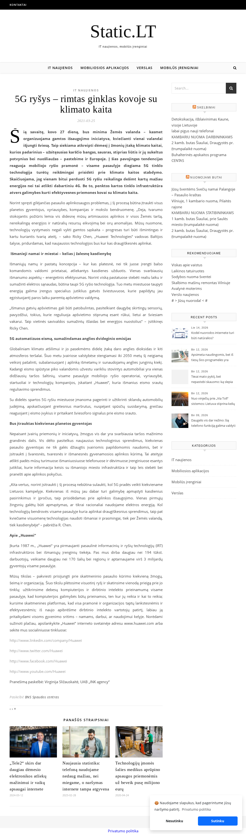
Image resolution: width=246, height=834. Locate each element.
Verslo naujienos (185, 294)
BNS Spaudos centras (42, 697)
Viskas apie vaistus (187, 264)
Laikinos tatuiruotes (188, 270)
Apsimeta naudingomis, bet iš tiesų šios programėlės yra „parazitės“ (212, 357)
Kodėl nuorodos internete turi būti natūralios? (212, 335)
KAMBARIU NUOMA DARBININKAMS (202, 136)
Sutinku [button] (217, 821)
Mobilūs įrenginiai (179, 67)
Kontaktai (18, 4)
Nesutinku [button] (174, 821)
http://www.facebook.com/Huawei (38, 661)
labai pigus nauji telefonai (193, 130)
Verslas (145, 67)
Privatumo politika (123, 830)
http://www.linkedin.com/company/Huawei (46, 640)
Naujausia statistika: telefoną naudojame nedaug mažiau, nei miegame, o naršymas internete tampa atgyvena (85, 776)
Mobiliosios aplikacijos (104, 67)
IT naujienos (60, 67)
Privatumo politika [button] (196, 809)
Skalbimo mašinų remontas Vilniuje (201, 282)
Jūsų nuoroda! (189, 300)
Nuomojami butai (206, 177)
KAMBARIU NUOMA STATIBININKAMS (203, 212)
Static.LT (123, 31)
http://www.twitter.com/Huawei (36, 650)
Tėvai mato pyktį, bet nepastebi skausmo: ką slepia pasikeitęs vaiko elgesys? (212, 379)
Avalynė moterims (187, 288)
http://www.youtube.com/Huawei (38, 671)
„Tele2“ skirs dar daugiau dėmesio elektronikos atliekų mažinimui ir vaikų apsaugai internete (28, 776)
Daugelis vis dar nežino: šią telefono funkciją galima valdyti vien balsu (213, 423)
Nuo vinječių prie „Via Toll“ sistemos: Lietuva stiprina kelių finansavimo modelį (213, 401)
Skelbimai (206, 107)
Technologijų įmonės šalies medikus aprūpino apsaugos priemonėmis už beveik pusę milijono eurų (137, 776)
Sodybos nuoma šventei (191, 276)
